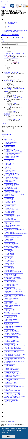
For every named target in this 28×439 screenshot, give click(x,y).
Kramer (7, 99)
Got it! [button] (8, 436)
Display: (4, 126)
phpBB (8, 424)
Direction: (4, 127)
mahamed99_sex (17, 119)
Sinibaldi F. (7, 81)
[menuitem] (12, 22)
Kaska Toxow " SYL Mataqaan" (11, 72)
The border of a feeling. (9, 80)
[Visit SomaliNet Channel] (5, 6)
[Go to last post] (18, 62)
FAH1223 (7, 56)
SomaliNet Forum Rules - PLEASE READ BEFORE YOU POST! (14, 54)
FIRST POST (7, 114)
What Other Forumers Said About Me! (13, 97)
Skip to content (4, 1)
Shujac (6, 91)
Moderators (10, 38)
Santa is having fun (8, 106)
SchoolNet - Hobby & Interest (11, 58)
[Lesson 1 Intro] (19, 6)
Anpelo (7, 107)
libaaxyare (7, 73)
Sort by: (14, 126)
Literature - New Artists (10, 35)
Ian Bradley (12, 421)
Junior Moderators (17, 38)
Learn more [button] (5, 432)
